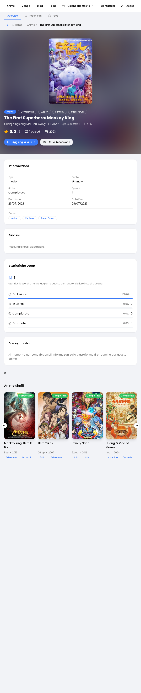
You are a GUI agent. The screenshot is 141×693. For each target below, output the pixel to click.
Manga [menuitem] (25, 6)
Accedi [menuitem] (130, 6)
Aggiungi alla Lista (23, 142)
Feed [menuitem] (53, 6)
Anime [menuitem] (11, 6)
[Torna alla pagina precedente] (7, 25)
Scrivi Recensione (59, 142)
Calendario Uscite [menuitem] (78, 6)
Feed (55, 15)
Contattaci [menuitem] (108, 6)
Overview (12, 15)
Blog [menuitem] (40, 6)
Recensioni (35, 15)
